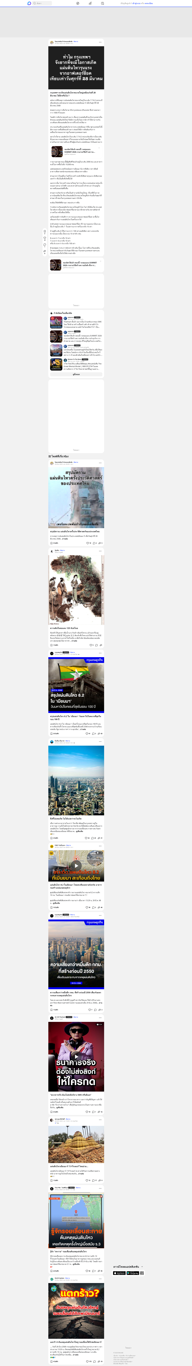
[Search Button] (34, 3)
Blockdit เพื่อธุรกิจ (118, 1364)
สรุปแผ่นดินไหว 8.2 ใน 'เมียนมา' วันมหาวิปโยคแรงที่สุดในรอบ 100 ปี (75, 718)
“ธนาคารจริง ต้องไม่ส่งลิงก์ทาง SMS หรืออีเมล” (70, 1094)
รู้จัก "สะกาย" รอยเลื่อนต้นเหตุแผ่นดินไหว (68, 1251)
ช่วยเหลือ (122, 1356)
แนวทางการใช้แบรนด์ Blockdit (122, 1362)
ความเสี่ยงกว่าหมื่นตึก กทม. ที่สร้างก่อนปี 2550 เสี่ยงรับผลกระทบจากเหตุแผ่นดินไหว (75, 994)
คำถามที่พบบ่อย (130, 1356)
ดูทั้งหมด (76, 374)
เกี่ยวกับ (115, 1356)
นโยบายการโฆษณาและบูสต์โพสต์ (123, 1358)
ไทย (126, 1364)
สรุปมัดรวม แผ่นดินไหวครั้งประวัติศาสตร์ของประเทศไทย (75, 531)
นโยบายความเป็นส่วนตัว (120, 1360)
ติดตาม (76, 41)
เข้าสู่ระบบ (136, 3)
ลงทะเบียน (149, 3)
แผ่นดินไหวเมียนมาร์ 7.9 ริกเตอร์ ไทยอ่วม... (69, 1166)
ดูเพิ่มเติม (79, 831)
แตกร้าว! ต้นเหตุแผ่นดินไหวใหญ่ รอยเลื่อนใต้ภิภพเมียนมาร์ (75, 1342)
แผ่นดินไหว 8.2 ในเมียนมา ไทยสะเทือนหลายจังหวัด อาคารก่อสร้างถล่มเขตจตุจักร (76, 886)
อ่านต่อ (65, 539)
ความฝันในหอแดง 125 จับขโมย (64, 628)
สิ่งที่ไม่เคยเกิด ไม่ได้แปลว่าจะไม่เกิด (66, 818)
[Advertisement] (96, 22)
